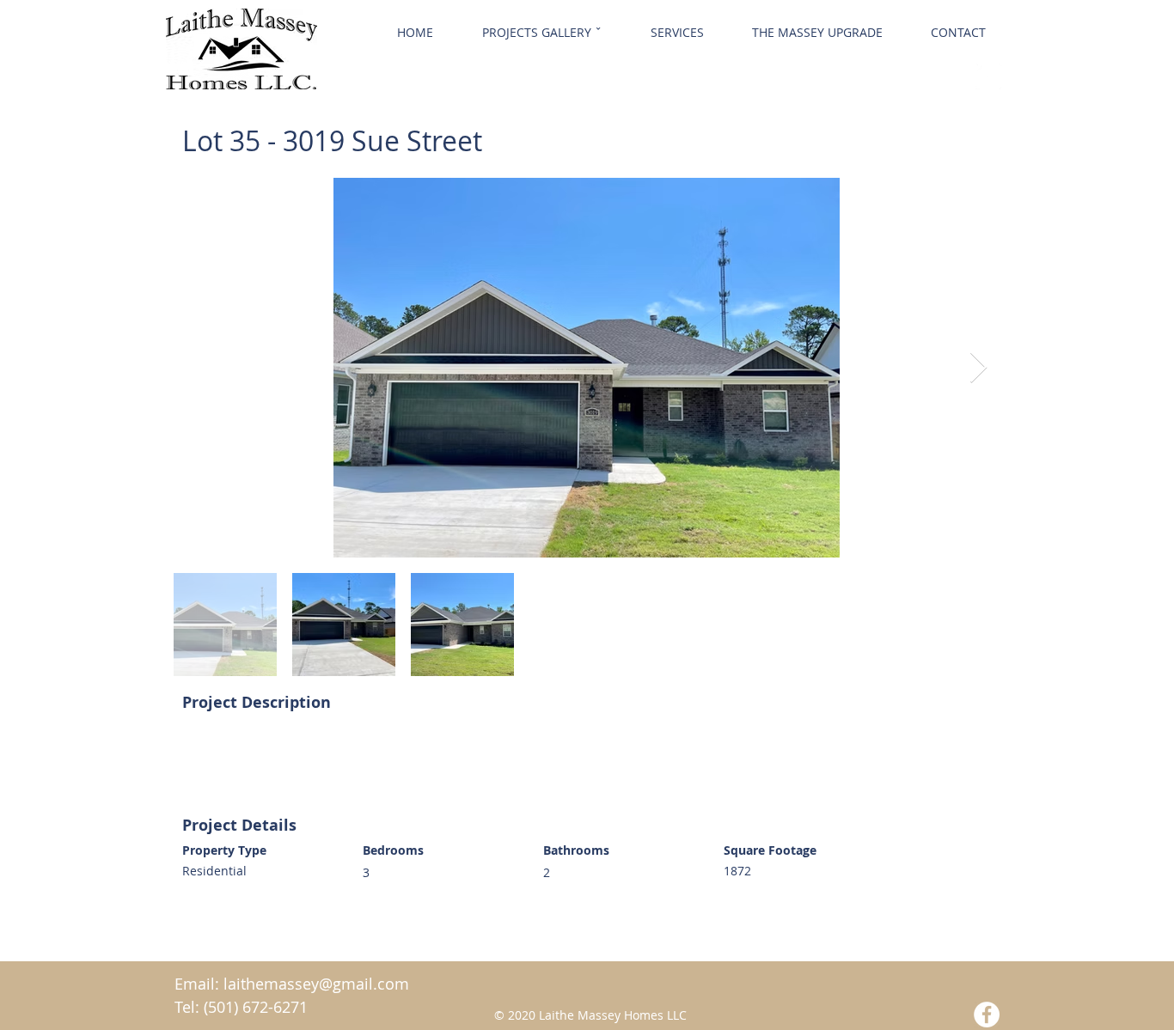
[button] (541, 33)
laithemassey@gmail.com (316, 983)
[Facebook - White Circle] (988, 76)
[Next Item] (978, 368)
